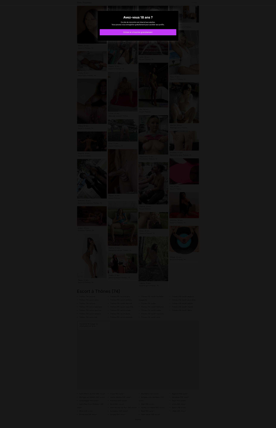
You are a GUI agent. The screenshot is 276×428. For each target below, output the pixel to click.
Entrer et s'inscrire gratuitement (138, 32)
